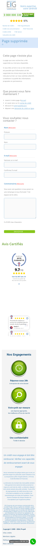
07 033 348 (27, 511)
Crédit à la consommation (11, 29)
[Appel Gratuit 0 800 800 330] (33, 541)
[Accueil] (2, 44)
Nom (6, 142)
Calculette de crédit (9, 35)
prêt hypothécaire (20, 106)
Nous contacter (8, 544)
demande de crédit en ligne (24, 108)
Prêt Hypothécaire (24, 26)
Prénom (7, 132)
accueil (23, 100)
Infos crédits (7, 533)
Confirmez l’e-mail (10, 170)
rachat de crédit (25, 103)
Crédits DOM (7, 32)
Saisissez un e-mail (11, 160)
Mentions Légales (9, 536)
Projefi (23, 529)
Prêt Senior (18, 32)
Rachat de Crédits (8, 26)
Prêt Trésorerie (28, 29)
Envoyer (18, 231)
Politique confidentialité (11, 540)
